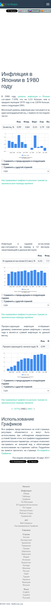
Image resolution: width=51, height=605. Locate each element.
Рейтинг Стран (26, 513)
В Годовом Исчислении (27, 504)
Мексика (26, 568)
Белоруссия (26, 540)
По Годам (27, 507)
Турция (26, 576)
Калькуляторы (26, 510)
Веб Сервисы (26, 523)
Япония (26, 585)
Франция (26, 582)
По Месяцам (27, 502)
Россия (26, 571)
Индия (26, 557)
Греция (26, 548)
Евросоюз (26, 554)
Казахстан (26, 562)
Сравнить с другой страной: (18, 167)
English (24, 11)
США (26, 573)
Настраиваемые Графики (26, 526)
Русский (35, 11)
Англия (26, 537)
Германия (26, 545)
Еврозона (26, 551)
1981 (29, 408)
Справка (26, 530)
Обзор (26, 493)
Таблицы (26, 496)
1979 (16, 408)
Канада (26, 565)
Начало (26, 486)
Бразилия (26, 543)
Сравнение (26, 516)
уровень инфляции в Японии (34, 96)
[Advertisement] (25, 39)
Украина (26, 579)
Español (46, 11)
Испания (26, 559)
